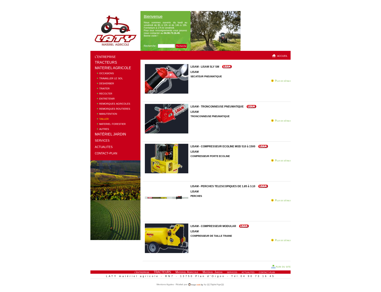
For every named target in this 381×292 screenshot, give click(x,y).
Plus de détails (283, 80)
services (102, 140)
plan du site (283, 266)
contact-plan (106, 153)
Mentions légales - (166, 284)
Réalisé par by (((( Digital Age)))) (199, 284)
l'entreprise (105, 56)
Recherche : (150, 45)
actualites (104, 146)
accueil (282, 55)
